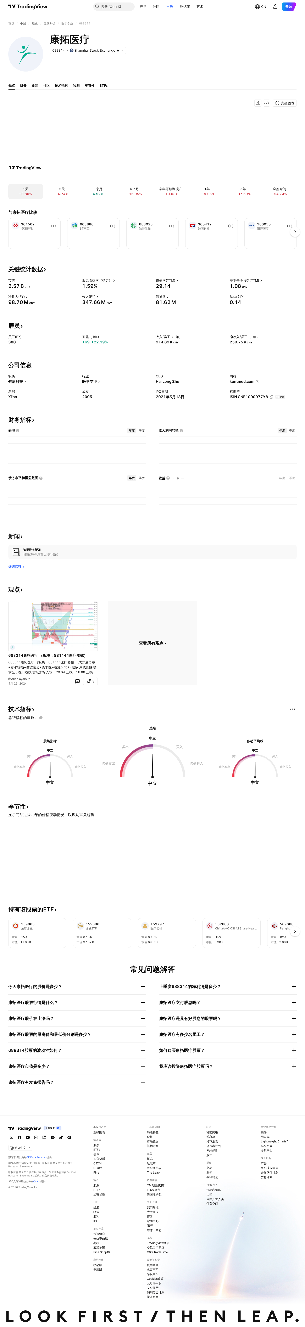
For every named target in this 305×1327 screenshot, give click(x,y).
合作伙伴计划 (269, 1172)
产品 (143, 7)
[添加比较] (53, 226)
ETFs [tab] (104, 85)
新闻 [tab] (35, 85)
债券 (96, 1154)
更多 (199, 7)
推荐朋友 (212, 1141)
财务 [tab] (23, 85)
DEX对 (97, 1168)
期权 (96, 1243)
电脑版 (97, 1269)
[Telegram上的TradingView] (53, 1137)
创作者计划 (213, 1146)
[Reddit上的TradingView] (69, 1137)
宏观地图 (99, 1247)
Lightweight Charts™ (274, 1141)
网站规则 (212, 1150)
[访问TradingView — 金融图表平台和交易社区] (25, 168)
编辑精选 (212, 1177)
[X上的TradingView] (11, 1137)
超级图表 (99, 1132)
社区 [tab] (46, 85)
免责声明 (153, 1269)
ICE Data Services (36, 1157)
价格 (150, 1136)
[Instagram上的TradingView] (36, 1137)
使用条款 (153, 1265)
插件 (264, 1132)
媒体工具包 (154, 1230)
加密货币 (99, 1158)
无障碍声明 (154, 1283)
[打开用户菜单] (275, 6)
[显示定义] (18, 280)
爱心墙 (210, 1136)
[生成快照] (257, 103)
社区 (156, 7)
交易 (209, 1168)
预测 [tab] (76, 85)
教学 (209, 1172)
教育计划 (266, 1177)
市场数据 (153, 1141)
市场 (169, 7)
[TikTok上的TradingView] (61, 1137)
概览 (150, 1158)
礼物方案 (153, 1146)
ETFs (96, 1149)
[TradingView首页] (28, 7)
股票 (96, 1145)
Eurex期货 (153, 1190)
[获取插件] (266, 103)
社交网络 (212, 1132)
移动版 (97, 1265)
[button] (149, 6)
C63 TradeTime (157, 1252)
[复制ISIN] (271, 397)
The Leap (153, 1172)
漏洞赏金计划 (155, 1292)
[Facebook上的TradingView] (19, 1137)
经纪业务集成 (269, 1168)
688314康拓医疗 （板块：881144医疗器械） (48, 655)
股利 (96, 1216)
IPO (95, 1221)
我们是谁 (153, 1207)
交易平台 (266, 1150)
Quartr (36, 1181)
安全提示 (153, 1287)
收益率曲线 (100, 1238)
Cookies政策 (155, 1278)
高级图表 (266, 1146)
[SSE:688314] (12, 647)
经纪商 (185, 7)
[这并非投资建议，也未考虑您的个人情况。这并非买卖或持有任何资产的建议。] (41, 718)
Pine (96, 1172)
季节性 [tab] (90, 85)
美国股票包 (154, 1194)
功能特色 (153, 1132)
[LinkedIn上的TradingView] (44, 1137)
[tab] (131, 430)
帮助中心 (153, 1221)
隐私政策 (153, 1274)
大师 (209, 1194)
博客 (150, 1216)
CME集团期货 (156, 1185)
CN (263, 7)
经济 (96, 1207)
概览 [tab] (11, 85)
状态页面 (153, 1297)
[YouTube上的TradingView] (28, 1137)
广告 (264, 1163)
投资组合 (99, 1234)
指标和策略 (213, 1190)
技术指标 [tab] (61, 85)
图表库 (265, 1136)
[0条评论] (77, 681)
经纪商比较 (154, 1168)
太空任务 (153, 1212)
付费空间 (212, 1203)
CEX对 (97, 1163)
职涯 (150, 1225)
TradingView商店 (158, 1243)
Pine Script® (101, 1252)
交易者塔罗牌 (155, 1247)
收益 (96, 1212)
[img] (118, 50)
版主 (209, 1155)
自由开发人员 (215, 1199)
